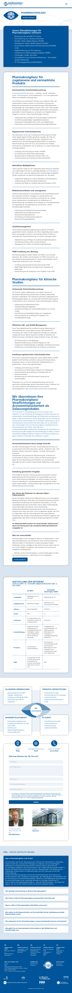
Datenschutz (59, 965)
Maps (18, 751)
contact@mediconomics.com (36, 749)
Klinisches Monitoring (10, 969)
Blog (5, 965)
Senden (36, 802)
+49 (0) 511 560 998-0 (54, 749)
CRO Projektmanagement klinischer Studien (15, 968)
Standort (17, 749)
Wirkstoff (47, 547)
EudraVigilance (53, 171)
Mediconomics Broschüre (34, 964)
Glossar (6, 964)
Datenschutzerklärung (37, 797)
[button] (66, 3)
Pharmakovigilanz (22, 95)
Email (36, 751)
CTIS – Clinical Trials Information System (14, 971)
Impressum (59, 964)
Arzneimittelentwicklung (36, 389)
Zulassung (37, 511)
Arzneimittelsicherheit (19, 93)
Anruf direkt (54, 751)
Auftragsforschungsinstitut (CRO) (13, 966)
